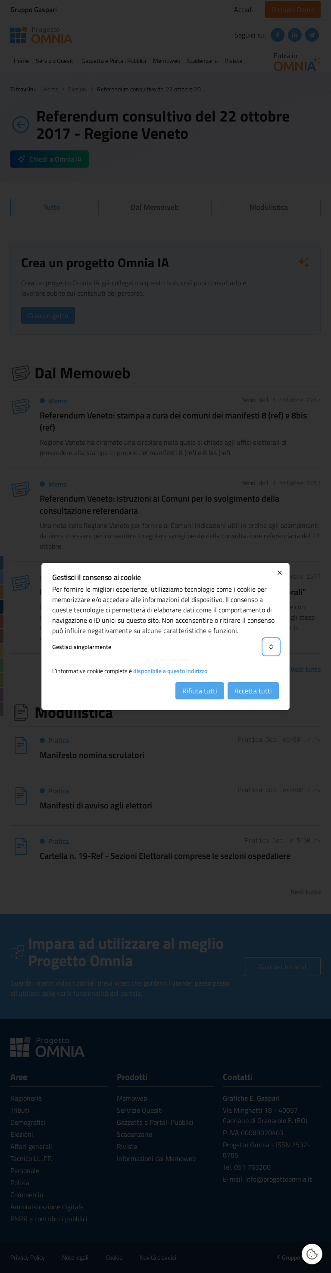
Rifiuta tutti (199, 691)
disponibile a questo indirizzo (170, 670)
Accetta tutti (253, 691)
